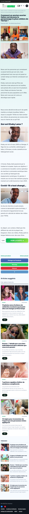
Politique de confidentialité (7, 511)
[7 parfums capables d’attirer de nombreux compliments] (14, 370)
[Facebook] (1, 1)
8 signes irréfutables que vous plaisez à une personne (18, 456)
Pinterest (14, 268)
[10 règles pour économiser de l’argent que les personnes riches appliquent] (14, 406)
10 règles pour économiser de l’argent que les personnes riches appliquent (14, 420)
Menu (27, 6)
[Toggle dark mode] (18, 6)
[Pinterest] (3, 1)
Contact (20, 511)
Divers (5, 10)
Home (2, 10)
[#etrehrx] (21, 6)
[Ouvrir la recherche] (24, 6)
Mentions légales (22, 509)
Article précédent (6, 256)
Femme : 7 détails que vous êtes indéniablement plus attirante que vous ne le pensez (14, 345)
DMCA (15, 511)
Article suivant (24, 256)
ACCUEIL (3, 509)
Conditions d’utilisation (11, 509)
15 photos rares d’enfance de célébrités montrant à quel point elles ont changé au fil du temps (13, 306)
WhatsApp (14, 264)
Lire (5, 319)
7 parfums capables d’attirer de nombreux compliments (13, 383)
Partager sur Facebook (14, 260)
